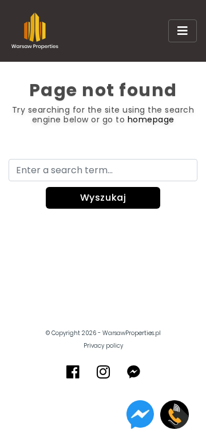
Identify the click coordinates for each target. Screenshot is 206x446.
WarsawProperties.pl (131, 333)
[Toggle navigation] (182, 30)
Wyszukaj (103, 197)
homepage (151, 119)
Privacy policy (103, 345)
